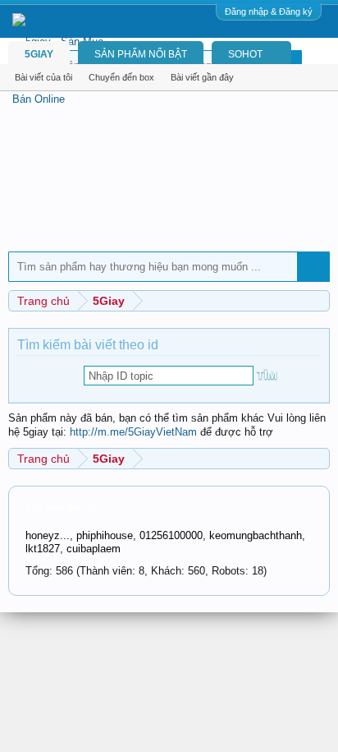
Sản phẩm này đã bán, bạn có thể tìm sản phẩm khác (136, 418)
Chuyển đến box (121, 77)
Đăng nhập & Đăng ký (269, 11)
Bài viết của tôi (43, 77)
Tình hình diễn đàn (62, 508)
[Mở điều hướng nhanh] (319, 300)
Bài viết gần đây (202, 77)
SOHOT (245, 54)
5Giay (39, 54)
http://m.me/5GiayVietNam (133, 432)
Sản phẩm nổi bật (140, 54)
